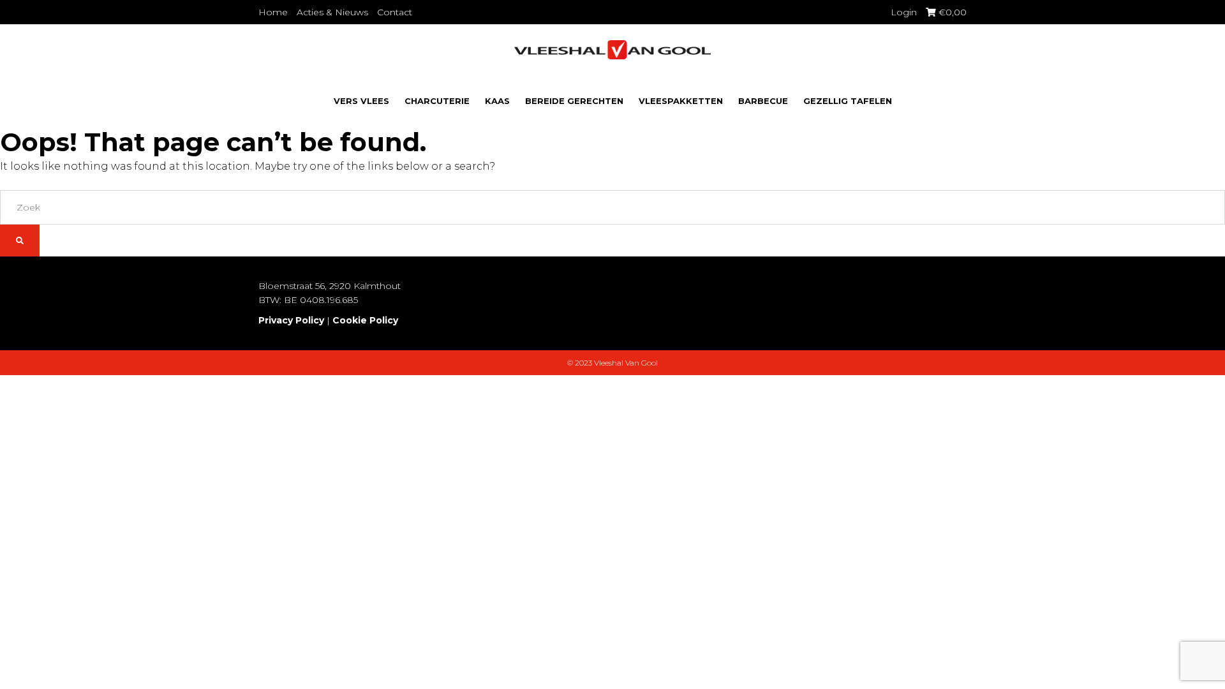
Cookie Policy (365, 320)
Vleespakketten (681, 101)
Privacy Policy (291, 320)
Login (904, 12)
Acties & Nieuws (332, 12)
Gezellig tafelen (847, 101)
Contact (394, 12)
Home (273, 12)
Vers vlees (361, 101)
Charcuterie (437, 101)
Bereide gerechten (574, 101)
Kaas (497, 101)
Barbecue (763, 101)
